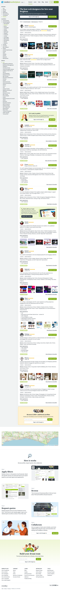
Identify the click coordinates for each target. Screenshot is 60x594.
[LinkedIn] (54, 585)
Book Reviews (50, 570)
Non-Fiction (5, 94)
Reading (5, 43)
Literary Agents (50, 573)
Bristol (5, 26)
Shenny (27, 358)
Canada (4, 44)
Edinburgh (6, 31)
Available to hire (23, 50)
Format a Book (39, 575)
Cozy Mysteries (6, 73)
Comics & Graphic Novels (8, 69)
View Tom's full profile (52, 108)
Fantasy (4, 79)
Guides (26, 572)
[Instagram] (52, 585)
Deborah (27, 269)
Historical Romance (7, 83)
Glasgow (6, 33)
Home (21, 21)
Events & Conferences (29, 575)
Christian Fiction (6, 67)
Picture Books (6, 95)
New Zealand (6, 47)
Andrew (27, 385)
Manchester (6, 38)
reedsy (12, 2)
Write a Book (38, 572)
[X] (50, 585)
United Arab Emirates (7, 50)
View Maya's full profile (52, 330)
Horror (4, 86)
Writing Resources (40, 576)
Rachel (26, 251)
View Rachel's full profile (51, 265)
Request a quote (52, 26)
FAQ (2, 588)
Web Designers (34, 21)
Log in (51, 2)
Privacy (9, 588)
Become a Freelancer (17, 575)
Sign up (56, 2)
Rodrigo (27, 334)
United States (6, 20)
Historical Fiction (6, 81)
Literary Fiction (6, 88)
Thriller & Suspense (7, 111)
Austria (4, 55)
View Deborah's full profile (51, 294)
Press (14, 573)
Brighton (6, 24)
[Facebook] (56, 585)
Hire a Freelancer (5, 570)
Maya (26, 298)
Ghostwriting (6, 14)
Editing (4, 9)
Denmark (5, 57)
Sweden (4, 54)
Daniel (26, 222)
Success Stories (16, 576)
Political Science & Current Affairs (9, 99)
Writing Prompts (50, 572)
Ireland (4, 48)
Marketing (5, 12)
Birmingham (6, 23)
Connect (30, 2)
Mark (26, 54)
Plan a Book (38, 573)
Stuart (26, 25)
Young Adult (5, 113)
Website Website (28, 32)
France (4, 51)
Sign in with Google (33, 16)
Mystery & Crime (6, 74)
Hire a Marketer (5, 575)
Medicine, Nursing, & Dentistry (7, 91)
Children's (5, 66)
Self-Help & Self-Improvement (6, 107)
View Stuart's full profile (51, 50)
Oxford (5, 41)
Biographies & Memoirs (8, 63)
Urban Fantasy (6, 112)
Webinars (26, 576)
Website (4, 16)
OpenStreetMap (51, 445)
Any (4, 8)
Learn (35, 2)
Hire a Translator (5, 578)
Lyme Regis (6, 37)
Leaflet (46, 445)
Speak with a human (27, 216)
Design (4, 11)
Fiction (4, 80)
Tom (26, 83)
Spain (4, 52)
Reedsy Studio (39, 570)
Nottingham (6, 40)
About (46, 2)
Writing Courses (27, 573)
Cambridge (6, 27)
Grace (26, 164)
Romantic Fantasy (7, 102)
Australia (5, 45)
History (4, 84)
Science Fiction (6, 105)
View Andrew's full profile (51, 402)
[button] (3, 433)
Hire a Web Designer (6, 580)
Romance (5, 101)
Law (4, 87)
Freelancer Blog (27, 578)
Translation (5, 15)
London (5, 36)
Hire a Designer (5, 573)
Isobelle (27, 125)
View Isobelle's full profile (51, 141)
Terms (5, 588)
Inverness (6, 34)
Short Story (5, 109)
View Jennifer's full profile (51, 160)
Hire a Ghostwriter (6, 576)
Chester (5, 30)
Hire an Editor (5, 572)
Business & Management (8, 65)
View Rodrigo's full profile (51, 354)
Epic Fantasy (5, 76)
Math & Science (6, 104)
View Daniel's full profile (51, 247)
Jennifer (27, 145)
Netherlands (5, 58)
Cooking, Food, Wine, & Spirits (8, 71)
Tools (39, 2)
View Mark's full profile (52, 79)
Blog (43, 2)
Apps (22, 2)
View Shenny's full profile (51, 381)
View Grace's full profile (51, 184)
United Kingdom (6, 22)
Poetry (4, 97)
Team (14, 572)
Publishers (49, 575)
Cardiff (5, 29)
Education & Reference (8, 77)
